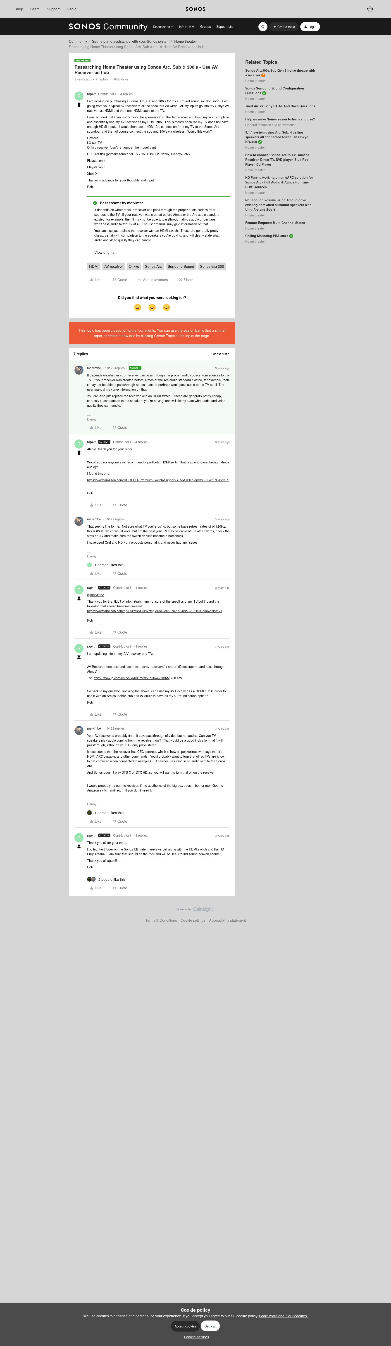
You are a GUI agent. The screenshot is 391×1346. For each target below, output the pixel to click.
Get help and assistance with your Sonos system (130, 41)
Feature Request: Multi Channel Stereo (275, 222)
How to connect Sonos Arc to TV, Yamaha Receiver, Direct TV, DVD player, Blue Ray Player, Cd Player (277, 160)
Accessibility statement (227, 920)
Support (53, 9)
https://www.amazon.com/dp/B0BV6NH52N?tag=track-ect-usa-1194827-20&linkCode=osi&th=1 (154, 610)
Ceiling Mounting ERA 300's (266, 235)
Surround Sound (181, 266)
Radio (71, 9)
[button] (283, 26)
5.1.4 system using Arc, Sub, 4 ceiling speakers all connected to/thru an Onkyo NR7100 (276, 137)
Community (78, 41)
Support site (225, 26)
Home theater (185, 41)
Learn (35, 9)
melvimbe (94, 368)
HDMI (93, 266)
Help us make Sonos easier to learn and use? (280, 119)
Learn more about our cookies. (283, 1315)
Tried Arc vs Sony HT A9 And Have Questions (280, 106)
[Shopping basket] (370, 8)
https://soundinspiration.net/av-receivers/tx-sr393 (141, 666)
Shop (18, 9)
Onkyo (134, 266)
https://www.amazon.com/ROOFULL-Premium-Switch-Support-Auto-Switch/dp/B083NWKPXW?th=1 (158, 480)
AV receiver (113, 266)
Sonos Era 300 (212, 266)
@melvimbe (95, 594)
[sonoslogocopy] (195, 9)
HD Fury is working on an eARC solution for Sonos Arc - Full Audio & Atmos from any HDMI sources (279, 182)
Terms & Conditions (161, 920)
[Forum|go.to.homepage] (108, 26)
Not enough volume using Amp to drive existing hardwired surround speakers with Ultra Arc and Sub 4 (278, 205)
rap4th (91, 94)
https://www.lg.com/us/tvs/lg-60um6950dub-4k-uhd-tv (131, 678)
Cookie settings (193, 920)
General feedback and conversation (270, 124)
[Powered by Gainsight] (195, 910)
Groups (205, 26)
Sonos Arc (153, 266)
